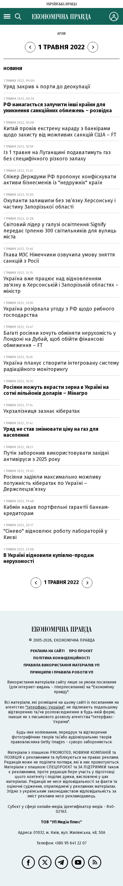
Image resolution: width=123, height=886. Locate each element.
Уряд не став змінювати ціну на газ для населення (50, 432)
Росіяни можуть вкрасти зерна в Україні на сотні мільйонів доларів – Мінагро (56, 390)
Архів (61, 34)
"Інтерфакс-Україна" (44, 707)
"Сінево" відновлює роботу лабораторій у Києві (55, 534)
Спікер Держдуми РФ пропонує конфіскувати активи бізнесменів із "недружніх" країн (59, 179)
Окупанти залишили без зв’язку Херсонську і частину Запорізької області (59, 203)
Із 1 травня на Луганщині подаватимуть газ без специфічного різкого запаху (57, 155)
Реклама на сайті (47, 651)
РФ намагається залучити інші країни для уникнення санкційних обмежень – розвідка (57, 107)
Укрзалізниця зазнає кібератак (41, 411)
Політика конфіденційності (61, 658)
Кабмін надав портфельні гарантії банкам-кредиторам (56, 510)
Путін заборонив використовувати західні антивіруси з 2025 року (56, 456)
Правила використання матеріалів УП (61, 665)
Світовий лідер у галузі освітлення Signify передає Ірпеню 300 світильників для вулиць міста (59, 230)
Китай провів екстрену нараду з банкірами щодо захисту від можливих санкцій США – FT (59, 131)
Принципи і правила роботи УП (61, 672)
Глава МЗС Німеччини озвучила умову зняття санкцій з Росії (59, 258)
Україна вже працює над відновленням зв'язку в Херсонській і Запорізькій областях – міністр (60, 284)
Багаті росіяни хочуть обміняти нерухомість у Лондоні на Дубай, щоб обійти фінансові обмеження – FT (59, 339)
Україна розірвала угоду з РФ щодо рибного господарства (58, 312)
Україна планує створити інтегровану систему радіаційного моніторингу (61, 366)
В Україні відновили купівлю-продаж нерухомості (48, 558)
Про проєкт (81, 651)
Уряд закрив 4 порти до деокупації (46, 86)
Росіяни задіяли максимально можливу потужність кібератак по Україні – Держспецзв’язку (52, 483)
